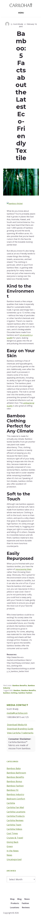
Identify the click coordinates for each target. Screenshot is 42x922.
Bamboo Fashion (15, 785)
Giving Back (12, 842)
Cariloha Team (14, 824)
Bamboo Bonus (14, 781)
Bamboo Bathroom (16, 772)
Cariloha (11, 803)
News (9, 855)
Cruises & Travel (15, 837)
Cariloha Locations (16, 811)
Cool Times (12, 833)
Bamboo (17, 690)
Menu (21, 13)
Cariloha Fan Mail (15, 807)
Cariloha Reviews (15, 820)
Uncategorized (14, 859)
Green (10, 846)
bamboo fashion (25, 693)
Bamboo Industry (15, 794)
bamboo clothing (10, 693)
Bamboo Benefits (19, 685)
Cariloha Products (16, 816)
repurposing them (23, 569)
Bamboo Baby (14, 768)
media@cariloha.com (17, 713)
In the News (13, 850)
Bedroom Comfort (16, 798)
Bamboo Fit (12, 790)
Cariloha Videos (14, 829)
